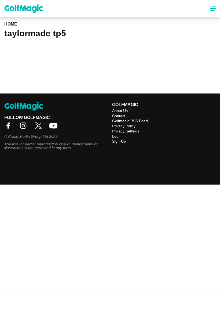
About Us (120, 111)
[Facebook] (9, 127)
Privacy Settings (125, 131)
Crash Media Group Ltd (28, 136)
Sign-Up (119, 141)
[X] (39, 127)
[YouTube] (54, 127)
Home (10, 24)
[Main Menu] (213, 9)
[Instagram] (24, 127)
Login (117, 136)
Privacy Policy (123, 126)
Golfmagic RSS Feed (130, 121)
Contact (118, 116)
